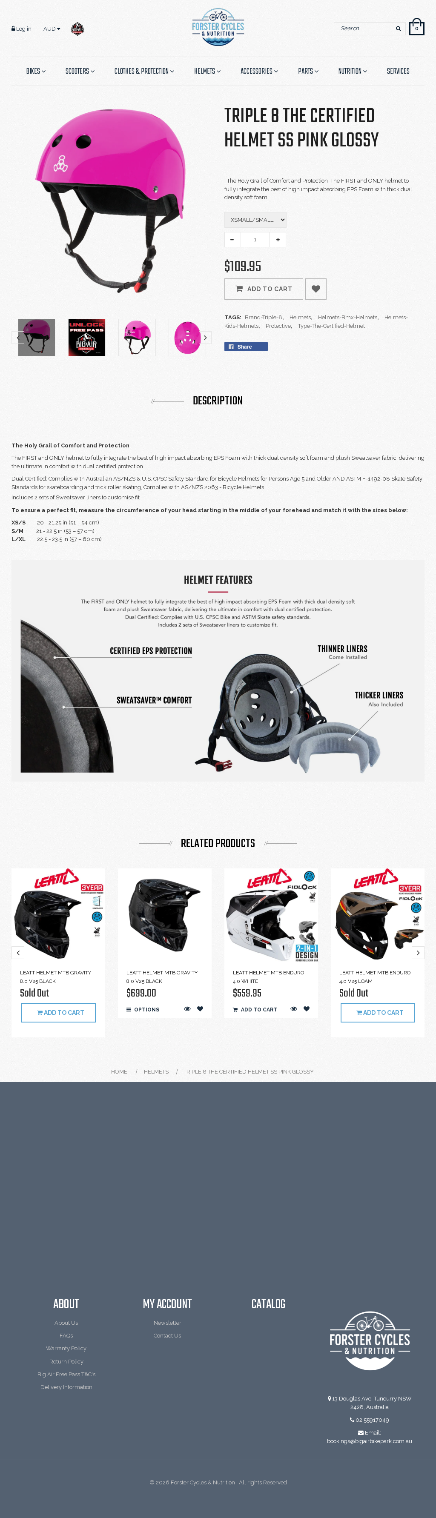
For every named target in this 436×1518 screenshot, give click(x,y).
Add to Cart (270, 289)
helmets (301, 317)
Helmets (156, 1071)
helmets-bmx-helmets (348, 317)
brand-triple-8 (264, 317)
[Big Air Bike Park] (77, 29)
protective (279, 326)
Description (218, 401)
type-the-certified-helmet (331, 326)
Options (146, 1010)
